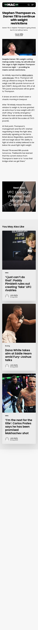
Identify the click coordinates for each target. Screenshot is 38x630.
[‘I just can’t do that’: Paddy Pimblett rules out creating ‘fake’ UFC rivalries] (19, 266)
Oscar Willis (19, 34)
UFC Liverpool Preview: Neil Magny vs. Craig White (19, 196)
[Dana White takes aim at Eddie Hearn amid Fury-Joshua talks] (19, 337)
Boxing (7, 346)
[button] (32, 5)
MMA (6, 273)
